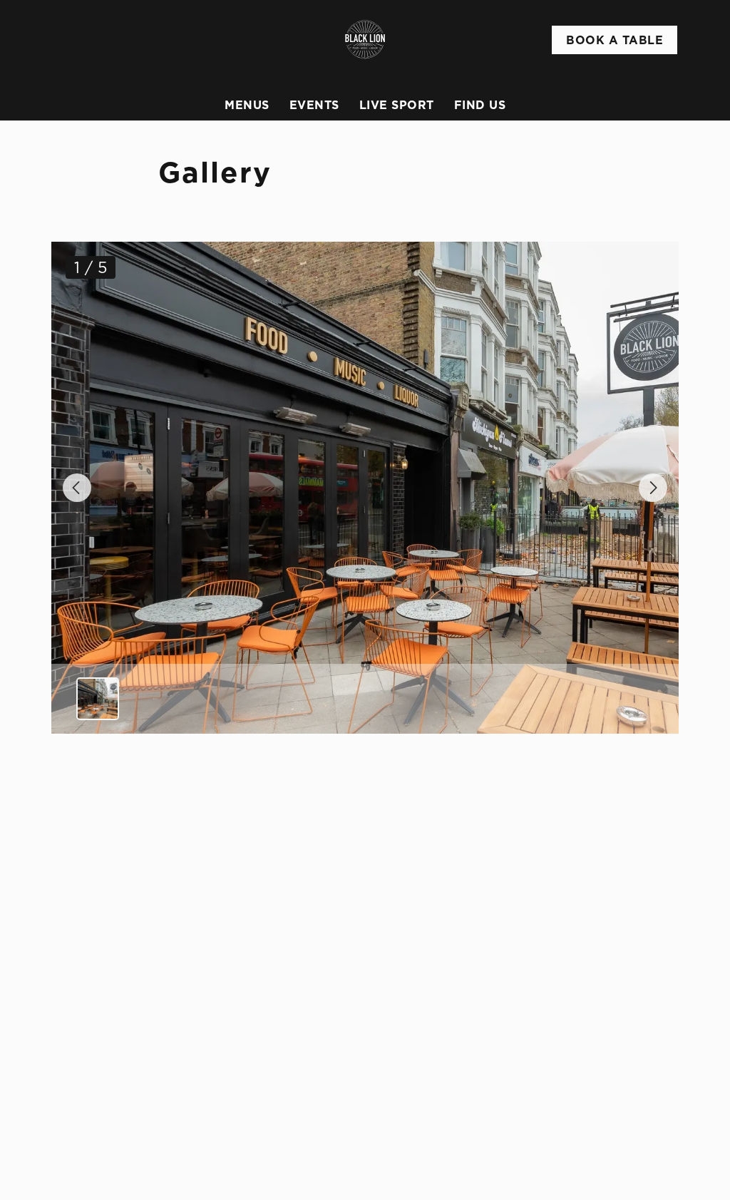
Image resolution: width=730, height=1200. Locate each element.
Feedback (419, 990)
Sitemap (94, 1180)
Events (314, 105)
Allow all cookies (572, 765)
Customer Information (599, 936)
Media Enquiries (596, 1020)
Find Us (480, 105)
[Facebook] (561, 1048)
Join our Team (592, 986)
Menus (247, 105)
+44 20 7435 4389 (255, 951)
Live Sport (396, 105)
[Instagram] (561, 1066)
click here (352, 584)
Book (614, 40)
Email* (67, 849)
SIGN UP (123, 905)
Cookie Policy (109, 1162)
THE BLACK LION (437, 930)
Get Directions (250, 1093)
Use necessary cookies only (363, 765)
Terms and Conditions (130, 1145)
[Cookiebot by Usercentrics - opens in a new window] (612, 424)
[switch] (284, 667)
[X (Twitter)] (561, 1083)
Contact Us (583, 1003)
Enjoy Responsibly (602, 969)
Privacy (93, 1128)
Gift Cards (421, 973)
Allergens (419, 1024)
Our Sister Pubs (435, 1007)
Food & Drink (429, 956)
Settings (627, 720)
